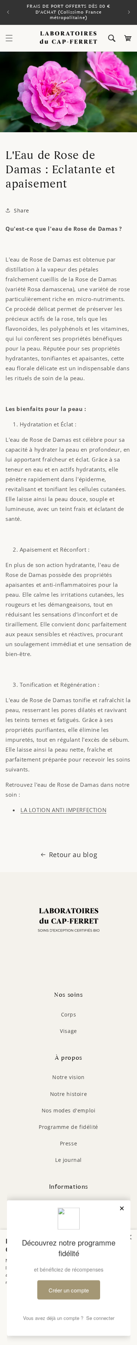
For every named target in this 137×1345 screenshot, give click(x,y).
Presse (68, 1143)
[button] (9, 38)
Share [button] (21, 210)
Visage (68, 1030)
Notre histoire (68, 1093)
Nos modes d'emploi (69, 1110)
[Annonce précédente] (8, 12)
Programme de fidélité (68, 1126)
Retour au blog (73, 854)
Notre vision (68, 1077)
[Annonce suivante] (129, 12)
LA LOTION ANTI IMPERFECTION (63, 810)
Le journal (68, 1159)
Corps (68, 1014)
